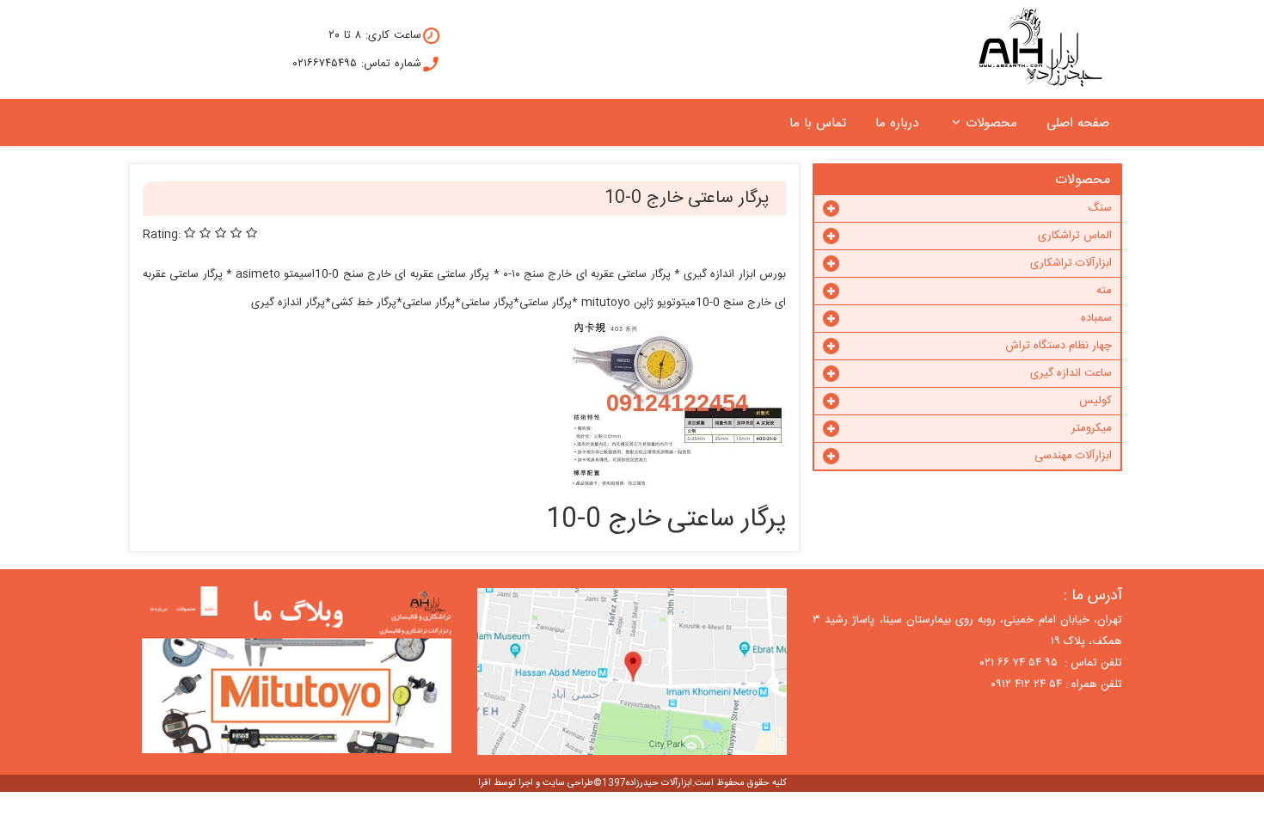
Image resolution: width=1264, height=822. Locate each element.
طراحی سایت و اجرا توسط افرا (535, 783)
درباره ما (896, 123)
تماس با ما (817, 123)
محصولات (991, 123)
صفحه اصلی (1077, 123)
